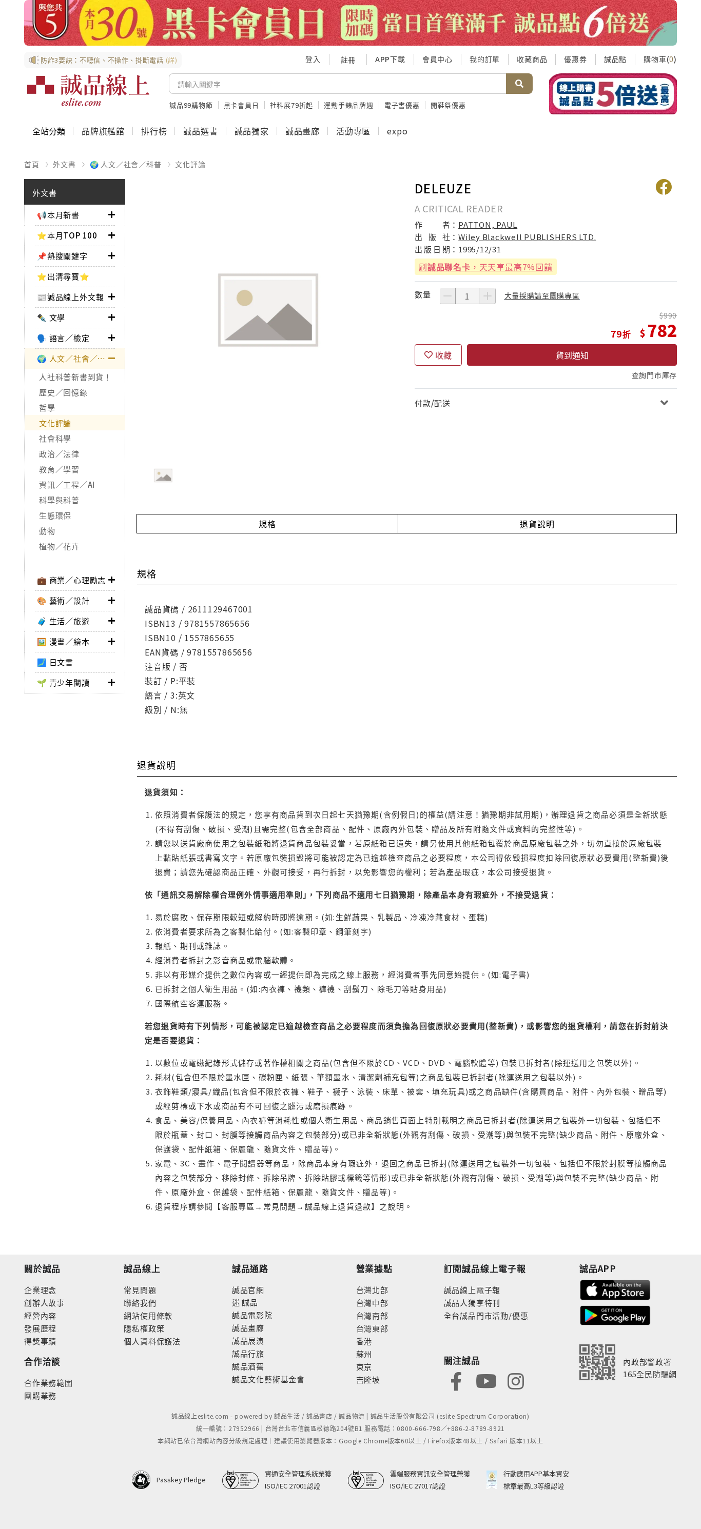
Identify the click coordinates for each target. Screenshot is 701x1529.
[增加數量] (487, 296)
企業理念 (40, 1289)
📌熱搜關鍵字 (62, 255)
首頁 (32, 164)
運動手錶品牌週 (349, 105)
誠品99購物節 (191, 105)
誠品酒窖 (248, 1366)
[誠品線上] (88, 90)
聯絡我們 (140, 1302)
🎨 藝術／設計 (63, 600)
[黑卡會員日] (350, 23)
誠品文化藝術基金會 (268, 1379)
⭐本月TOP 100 (67, 235)
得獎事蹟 (40, 1341)
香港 (364, 1341)
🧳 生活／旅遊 (63, 620)
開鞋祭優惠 (448, 105)
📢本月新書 (58, 214)
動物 (47, 530)
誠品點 (615, 59)
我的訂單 (485, 59)
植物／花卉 (59, 546)
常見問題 (140, 1289)
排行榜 (154, 131)
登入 (313, 59)
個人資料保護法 (152, 1341)
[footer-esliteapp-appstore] (615, 1288)
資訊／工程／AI (67, 484)
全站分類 (48, 131)
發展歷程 (40, 1328)
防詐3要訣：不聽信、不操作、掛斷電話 (109, 60)
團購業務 (40, 1395)
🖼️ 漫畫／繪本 (63, 641)
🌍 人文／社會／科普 (126, 164)
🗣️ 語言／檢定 (63, 337)
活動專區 (353, 131)
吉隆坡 (368, 1379)
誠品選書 (200, 131)
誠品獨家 (252, 131)
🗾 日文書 (55, 662)
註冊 (348, 59)
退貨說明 (537, 524)
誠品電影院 (252, 1314)
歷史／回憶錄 (63, 392)
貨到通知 (572, 355)
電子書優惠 (402, 105)
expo (397, 131)
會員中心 (437, 59)
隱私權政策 (144, 1328)
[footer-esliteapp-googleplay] (615, 1314)
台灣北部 (372, 1289)
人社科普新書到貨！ (75, 376)
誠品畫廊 (302, 131)
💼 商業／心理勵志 (71, 579)
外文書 (64, 164)
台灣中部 (372, 1302)
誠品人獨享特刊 (472, 1302)
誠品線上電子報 (472, 1289)
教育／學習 (59, 469)
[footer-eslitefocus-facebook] (456, 1380)
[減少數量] (447, 296)
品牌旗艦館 (103, 131)
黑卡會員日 (241, 105)
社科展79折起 (292, 105)
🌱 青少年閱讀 (63, 682)
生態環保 (55, 515)
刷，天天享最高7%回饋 (486, 267)
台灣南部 (372, 1315)
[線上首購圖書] (613, 93)
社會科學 (55, 438)
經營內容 (40, 1315)
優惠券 (575, 59)
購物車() (660, 59)
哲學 (47, 407)
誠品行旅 (248, 1353)
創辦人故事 (44, 1302)
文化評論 (190, 164)
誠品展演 (248, 1340)
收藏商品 (532, 59)
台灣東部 (372, 1328)
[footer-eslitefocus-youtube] (486, 1380)
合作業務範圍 (48, 1382)
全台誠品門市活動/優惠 (486, 1315)
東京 (364, 1366)
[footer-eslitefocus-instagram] (515, 1380)
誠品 (249, 1302)
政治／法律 (59, 453)
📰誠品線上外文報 (70, 296)
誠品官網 (248, 1289)
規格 (267, 524)
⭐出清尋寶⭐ (63, 276)
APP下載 (390, 59)
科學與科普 (59, 499)
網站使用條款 (148, 1315)
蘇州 (364, 1353)
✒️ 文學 (51, 317)
